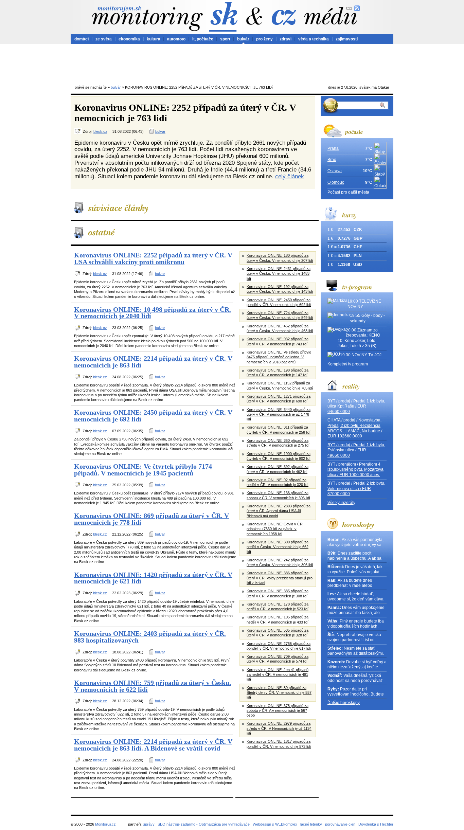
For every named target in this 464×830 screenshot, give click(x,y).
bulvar (160, 274)
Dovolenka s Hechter (375, 824)
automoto (176, 39)
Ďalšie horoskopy (343, 703)
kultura (153, 39)
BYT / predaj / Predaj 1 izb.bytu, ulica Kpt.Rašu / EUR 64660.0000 (356, 406)
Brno (331, 160)
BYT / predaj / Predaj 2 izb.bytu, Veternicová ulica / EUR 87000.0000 (356, 488)
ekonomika (129, 39)
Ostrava (334, 171)
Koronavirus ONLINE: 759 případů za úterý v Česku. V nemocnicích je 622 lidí (152, 686)
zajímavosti (347, 39)
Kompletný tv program (347, 364)
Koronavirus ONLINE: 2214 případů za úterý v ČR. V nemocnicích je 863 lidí (153, 362)
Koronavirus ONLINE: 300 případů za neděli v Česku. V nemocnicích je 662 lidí (277, 547)
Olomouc (335, 182)
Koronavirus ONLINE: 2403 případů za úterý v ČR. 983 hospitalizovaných (150, 637)
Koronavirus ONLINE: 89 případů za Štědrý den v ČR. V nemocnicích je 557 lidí (279, 693)
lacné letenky (311, 824)
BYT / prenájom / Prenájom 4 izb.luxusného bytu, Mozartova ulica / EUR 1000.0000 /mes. (355, 469)
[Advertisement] (232, 63)
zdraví (285, 39)
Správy (149, 824)
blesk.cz (100, 131)
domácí (81, 39)
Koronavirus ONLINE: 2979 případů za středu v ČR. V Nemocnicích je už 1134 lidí (279, 728)
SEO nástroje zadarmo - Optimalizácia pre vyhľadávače (204, 824)
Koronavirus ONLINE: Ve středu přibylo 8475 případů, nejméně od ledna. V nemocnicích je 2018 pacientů (279, 357)
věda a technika (313, 39)
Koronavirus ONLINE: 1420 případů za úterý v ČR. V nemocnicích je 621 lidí (153, 578)
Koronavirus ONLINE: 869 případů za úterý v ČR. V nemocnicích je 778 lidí (151, 519)
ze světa (103, 39)
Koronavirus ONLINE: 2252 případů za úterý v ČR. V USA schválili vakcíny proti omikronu (153, 258)
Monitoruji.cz (105, 824)
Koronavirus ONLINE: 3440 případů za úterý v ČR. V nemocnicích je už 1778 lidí (278, 414)
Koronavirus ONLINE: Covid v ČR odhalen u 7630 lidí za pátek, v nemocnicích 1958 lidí (275, 529)
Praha (333, 148)
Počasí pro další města (348, 192)
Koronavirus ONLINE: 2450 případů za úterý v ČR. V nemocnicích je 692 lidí (153, 416)
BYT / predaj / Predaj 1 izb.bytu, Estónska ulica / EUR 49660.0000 (356, 450)
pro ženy (264, 39)
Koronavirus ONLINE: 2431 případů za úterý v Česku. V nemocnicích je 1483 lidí (278, 274)
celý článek (289, 176)
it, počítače (202, 39)
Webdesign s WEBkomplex (275, 824)
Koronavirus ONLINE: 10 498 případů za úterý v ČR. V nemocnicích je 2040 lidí (152, 313)
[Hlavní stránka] (147, 18)
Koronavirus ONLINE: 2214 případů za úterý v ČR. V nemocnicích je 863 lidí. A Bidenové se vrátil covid (153, 745)
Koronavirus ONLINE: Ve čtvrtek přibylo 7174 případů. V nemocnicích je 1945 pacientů (143, 470)
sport (225, 39)
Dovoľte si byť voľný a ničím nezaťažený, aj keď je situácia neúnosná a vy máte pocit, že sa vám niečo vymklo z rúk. (357, 665)
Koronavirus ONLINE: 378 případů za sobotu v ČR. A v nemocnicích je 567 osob (277, 711)
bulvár (243, 39)
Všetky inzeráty (341, 503)
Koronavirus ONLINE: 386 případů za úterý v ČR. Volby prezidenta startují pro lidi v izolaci (280, 578)
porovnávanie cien (340, 824)
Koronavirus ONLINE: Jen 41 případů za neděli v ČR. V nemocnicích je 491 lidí (277, 675)
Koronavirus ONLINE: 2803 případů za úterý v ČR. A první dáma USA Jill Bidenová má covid (278, 511)
